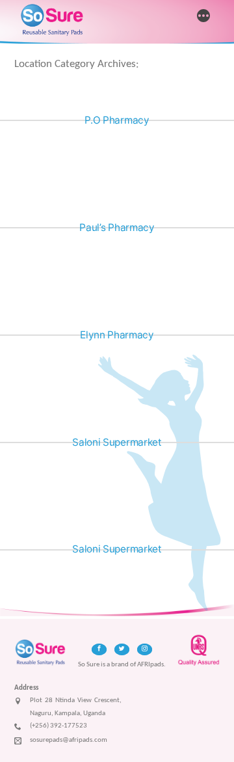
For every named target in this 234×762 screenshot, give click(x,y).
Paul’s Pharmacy (116, 227)
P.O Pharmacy (116, 120)
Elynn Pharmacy (117, 335)
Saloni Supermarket (116, 442)
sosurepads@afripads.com (68, 740)
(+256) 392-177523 (58, 725)
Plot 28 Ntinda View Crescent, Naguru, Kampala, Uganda (76, 706)
